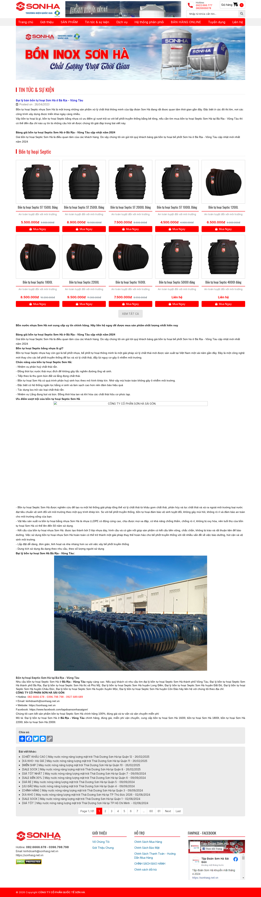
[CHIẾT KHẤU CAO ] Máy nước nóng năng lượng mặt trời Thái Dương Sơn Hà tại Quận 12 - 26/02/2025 (85, 756)
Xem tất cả (130, 313)
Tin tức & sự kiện (97, 22)
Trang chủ (25, 22)
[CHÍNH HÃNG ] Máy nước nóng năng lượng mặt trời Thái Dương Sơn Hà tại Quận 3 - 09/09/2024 (82, 790)
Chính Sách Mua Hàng (148, 841)
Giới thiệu (46, 22)
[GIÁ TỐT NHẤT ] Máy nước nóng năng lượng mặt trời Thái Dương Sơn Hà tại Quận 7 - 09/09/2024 (84, 773)
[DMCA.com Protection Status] (29, 861)
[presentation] (24, 53)
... (144, 811)
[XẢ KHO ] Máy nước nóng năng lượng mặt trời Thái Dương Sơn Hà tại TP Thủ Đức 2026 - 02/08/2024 (86, 794)
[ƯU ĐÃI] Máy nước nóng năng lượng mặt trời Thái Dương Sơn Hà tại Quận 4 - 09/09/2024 (78, 786)
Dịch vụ (121, 22)
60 (151, 811)
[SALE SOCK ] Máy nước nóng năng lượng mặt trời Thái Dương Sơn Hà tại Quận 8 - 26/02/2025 (81, 769)
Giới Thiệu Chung (103, 847)
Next (168, 811)
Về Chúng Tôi (100, 841)
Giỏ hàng (231, 4)
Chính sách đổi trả (145, 869)
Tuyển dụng (216, 22)
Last (178, 811)
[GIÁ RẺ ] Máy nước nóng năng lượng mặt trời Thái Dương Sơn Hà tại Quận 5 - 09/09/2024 (78, 782)
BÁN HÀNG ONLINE (186, 22)
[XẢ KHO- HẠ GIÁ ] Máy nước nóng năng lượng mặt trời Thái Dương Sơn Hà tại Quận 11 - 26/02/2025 (84, 761)
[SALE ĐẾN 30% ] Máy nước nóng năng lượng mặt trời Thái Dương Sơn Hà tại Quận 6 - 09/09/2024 (84, 777)
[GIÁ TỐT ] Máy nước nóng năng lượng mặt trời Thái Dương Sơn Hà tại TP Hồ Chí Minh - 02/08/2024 (85, 803)
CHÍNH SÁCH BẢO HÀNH (149, 863)
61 (159, 811)
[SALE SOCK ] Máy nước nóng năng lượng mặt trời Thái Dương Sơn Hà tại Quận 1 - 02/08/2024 (81, 798)
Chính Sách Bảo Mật (147, 847)
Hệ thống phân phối (149, 22)
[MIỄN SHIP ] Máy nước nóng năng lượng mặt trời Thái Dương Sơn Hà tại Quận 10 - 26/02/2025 (81, 765)
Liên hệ (237, 22)
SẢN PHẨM (69, 22)
